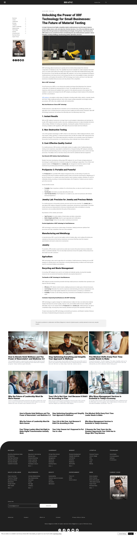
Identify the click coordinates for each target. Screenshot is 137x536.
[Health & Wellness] (25, 26)
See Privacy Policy (57, 533)
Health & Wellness (16, 26)
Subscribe (97, 2)
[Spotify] (23, 60)
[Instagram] (14, 60)
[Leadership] (25, 21)
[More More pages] (11, 487)
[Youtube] (21, 60)
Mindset (14, 23)
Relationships (15, 28)
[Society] (25, 32)
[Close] (135, 534)
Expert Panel (15, 36)
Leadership (15, 21)
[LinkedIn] (18, 60)
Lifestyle (14, 24)
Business (14, 18)
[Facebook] (16, 60)
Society (14, 31)
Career (14, 19)
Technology (15, 29)
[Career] (25, 20)
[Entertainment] (25, 33)
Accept (130, 533)
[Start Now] (28, 363)
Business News (16, 35)
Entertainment (16, 33)
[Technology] (25, 30)
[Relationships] (25, 28)
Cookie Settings (122, 533)
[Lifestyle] (25, 25)
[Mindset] (25, 23)
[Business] (25, 18)
